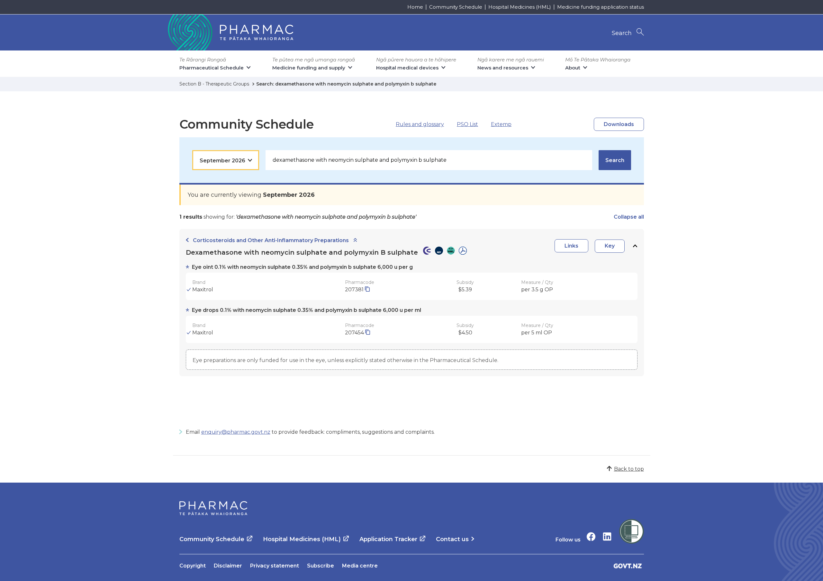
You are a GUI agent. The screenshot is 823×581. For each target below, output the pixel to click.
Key (610, 246)
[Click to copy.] (367, 289)
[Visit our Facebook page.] (591, 536)
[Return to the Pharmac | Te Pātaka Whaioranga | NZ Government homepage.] (230, 32)
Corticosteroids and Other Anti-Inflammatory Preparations (271, 240)
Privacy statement (274, 566)
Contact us (452, 539)
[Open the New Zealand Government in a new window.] (628, 565)
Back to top (629, 469)
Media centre (360, 566)
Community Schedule (455, 7)
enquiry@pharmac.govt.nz (235, 432)
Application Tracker (388, 539)
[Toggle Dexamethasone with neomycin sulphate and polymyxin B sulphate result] (635, 246)
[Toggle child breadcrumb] (355, 240)
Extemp (501, 124)
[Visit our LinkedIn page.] (607, 536)
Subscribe (320, 566)
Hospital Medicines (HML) (519, 7)
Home (415, 7)
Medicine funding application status (600, 7)
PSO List (467, 124)
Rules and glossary (420, 124)
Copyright (192, 566)
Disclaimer (228, 566)
